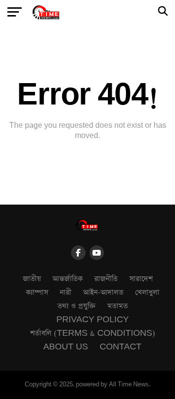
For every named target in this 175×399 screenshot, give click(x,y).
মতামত (117, 306)
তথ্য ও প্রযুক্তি (76, 306)
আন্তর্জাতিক (67, 279)
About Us (65, 347)
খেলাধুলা (147, 292)
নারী (65, 292)
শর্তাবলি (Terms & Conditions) (92, 333)
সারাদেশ (141, 279)
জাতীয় (32, 279)
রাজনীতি (106, 279)
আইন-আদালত (103, 292)
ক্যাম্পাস (37, 292)
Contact (120, 347)
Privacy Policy (92, 319)
